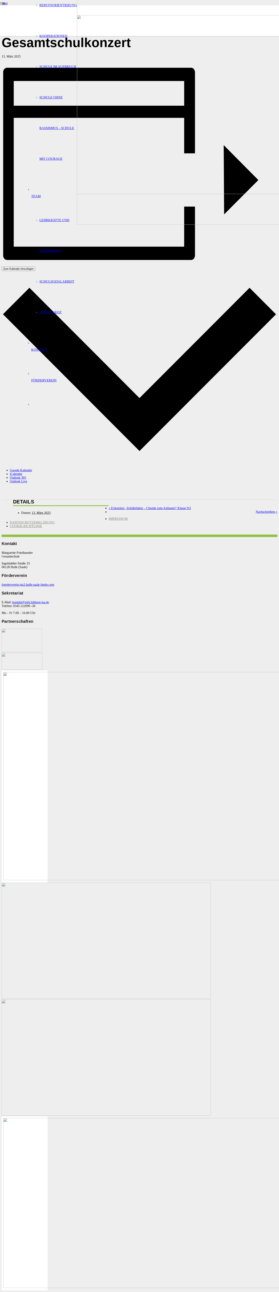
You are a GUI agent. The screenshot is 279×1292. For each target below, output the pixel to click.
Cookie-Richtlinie (26, 526)
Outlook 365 (18, 477)
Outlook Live (18, 481)
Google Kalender (21, 470)
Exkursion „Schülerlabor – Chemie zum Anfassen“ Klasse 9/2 (150, 508)
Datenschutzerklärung (32, 522)
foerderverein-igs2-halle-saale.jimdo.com (28, 584)
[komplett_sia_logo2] (22, 668)
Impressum (118, 518)
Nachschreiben (266, 511)
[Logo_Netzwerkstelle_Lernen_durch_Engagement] (106, 997)
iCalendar (16, 474)
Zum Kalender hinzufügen (18, 268)
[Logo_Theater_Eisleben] (106, 1114)
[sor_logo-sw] (22, 651)
